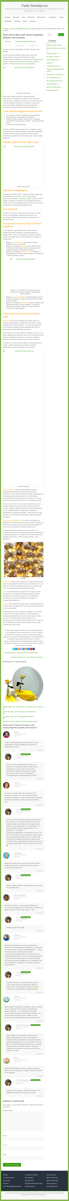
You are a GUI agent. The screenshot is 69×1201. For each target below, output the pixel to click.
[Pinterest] (31, 649)
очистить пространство (30, 504)
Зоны (23, 17)
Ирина (16, 732)
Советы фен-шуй (52, 66)
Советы (61, 17)
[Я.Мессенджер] (13, 649)
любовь (26, 248)
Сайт (4, 1154)
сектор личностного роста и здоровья (22, 64)
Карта (25, 21)
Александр (17, 853)
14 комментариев (33, 45)
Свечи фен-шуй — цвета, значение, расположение (20, 653)
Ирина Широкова (20, 895)
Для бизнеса (41, 17)
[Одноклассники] (19, 649)
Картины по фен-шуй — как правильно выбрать (27, 657)
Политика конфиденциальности (12, 1186)
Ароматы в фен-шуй (53, 45)
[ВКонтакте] (16, 649)
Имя (5, 1136)
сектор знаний (24, 61)
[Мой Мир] (29, 649)
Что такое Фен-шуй (8, 1177)
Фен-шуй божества (53, 77)
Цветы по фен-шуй (53, 87)
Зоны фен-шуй (51, 53)
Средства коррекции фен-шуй (20, 28)
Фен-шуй (16, 17)
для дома (17, 45)
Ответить (40, 750)
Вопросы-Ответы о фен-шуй (56, 48)
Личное (49, 63)
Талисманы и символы (54, 74)
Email (5, 1145)
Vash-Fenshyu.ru (34, 5)
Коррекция (8, 21)
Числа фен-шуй (52, 90)
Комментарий (8, 1110)
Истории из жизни (52, 56)
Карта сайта (6, 1180)
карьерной (24, 588)
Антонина (17, 935)
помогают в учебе (25, 198)
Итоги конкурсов (52, 60)
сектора (22, 45)
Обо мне (17, 21)
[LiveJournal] (34, 649)
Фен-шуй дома (51, 84)
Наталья (8, 41)
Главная (7, 17)
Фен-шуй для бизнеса (54, 81)
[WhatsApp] (26, 649)
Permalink (17, 736)
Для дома (31, 17)
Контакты (33, 21)
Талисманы (52, 17)
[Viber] (24, 649)
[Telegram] (21, 649)
